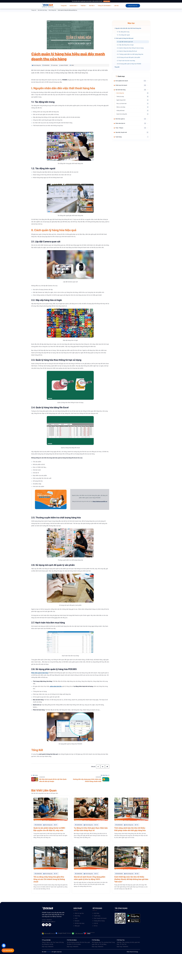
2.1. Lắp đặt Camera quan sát (125, 41)
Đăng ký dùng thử (132, 5)
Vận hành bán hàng (42, 10)
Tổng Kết (117, 67)
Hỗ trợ (95, 925)
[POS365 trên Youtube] (49, 924)
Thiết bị (83, 5)
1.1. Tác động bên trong (123, 31)
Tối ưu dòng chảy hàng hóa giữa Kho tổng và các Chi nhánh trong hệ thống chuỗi (49, 879)
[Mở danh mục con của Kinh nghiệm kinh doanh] (148, 81)
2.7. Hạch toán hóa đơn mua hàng (126, 60)
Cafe (76, 918)
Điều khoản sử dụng (132, 951)
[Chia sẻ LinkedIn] (103, 767)
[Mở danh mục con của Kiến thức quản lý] (148, 119)
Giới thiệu (96, 913)
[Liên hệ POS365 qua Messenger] (46, 924)
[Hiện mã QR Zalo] (4, 946)
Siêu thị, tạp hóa (79, 913)
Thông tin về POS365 (104, 5)
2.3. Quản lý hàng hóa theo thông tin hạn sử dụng (130, 48)
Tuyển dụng (97, 915)
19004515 (49, 919)
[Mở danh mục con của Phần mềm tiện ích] (148, 123)
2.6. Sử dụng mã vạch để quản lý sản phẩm (128, 57)
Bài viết (91, 5)
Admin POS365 (64, 65)
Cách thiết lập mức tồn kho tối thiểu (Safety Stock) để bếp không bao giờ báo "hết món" (131, 879)
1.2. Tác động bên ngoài (123, 35)
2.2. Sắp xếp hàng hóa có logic (125, 45)
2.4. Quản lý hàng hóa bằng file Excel (127, 51)
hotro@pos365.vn (50, 921)
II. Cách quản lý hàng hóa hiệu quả (124, 38)
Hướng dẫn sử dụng (99, 920)
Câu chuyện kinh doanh (100, 918)
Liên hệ (116, 5)
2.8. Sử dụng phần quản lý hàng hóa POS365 (129, 63)
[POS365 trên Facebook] (43, 924)
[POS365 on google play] (133, 915)
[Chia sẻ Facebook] (98, 767)
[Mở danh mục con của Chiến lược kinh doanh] (148, 85)
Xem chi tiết (107, 1)
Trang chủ (64, 5)
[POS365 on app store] (133, 920)
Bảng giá (77, 925)
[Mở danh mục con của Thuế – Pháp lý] (148, 128)
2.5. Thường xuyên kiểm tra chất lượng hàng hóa (130, 54)
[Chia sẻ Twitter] (107, 767)
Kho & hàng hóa (52, 10)
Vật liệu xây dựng (79, 923)
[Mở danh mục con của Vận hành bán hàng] (148, 90)
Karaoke (77, 920)
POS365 (49, 951)
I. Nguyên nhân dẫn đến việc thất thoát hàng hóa (128, 28)
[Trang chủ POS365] (47, 5)
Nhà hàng (77, 915)
